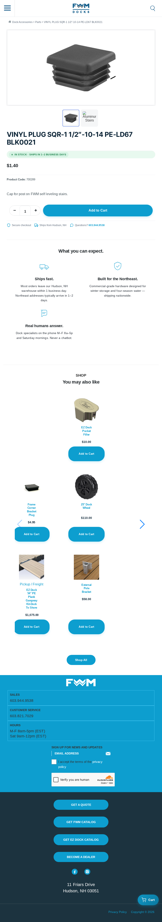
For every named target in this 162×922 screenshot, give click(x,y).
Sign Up (108, 756)
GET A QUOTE (81, 804)
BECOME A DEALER (81, 857)
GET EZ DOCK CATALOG (81, 839)
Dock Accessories (22, 22)
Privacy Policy (117, 912)
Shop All (81, 660)
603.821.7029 (21, 716)
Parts (38, 22)
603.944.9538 (97, 225)
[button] (142, 524)
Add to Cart (98, 210)
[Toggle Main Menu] (7, 8)
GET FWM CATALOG (81, 822)
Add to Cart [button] (31, 534)
